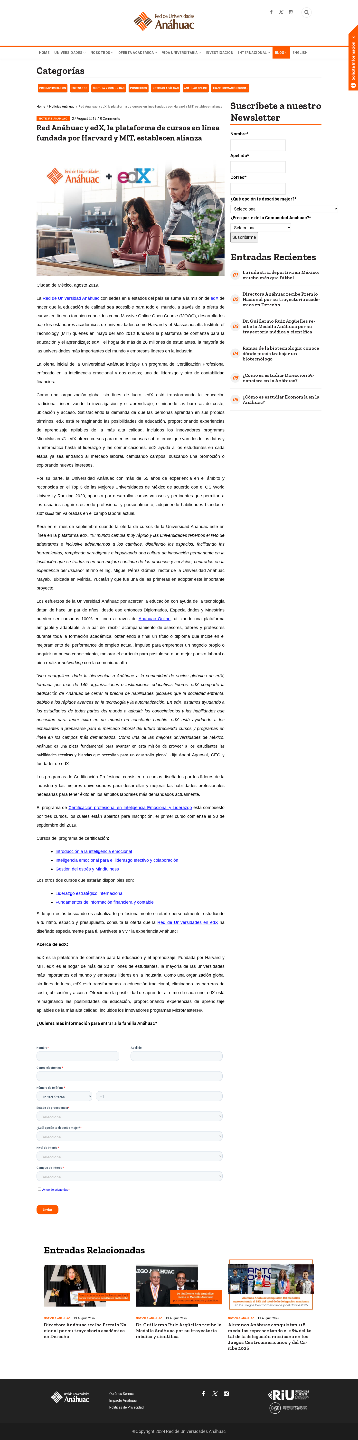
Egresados (79, 88)
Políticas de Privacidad (126, 1407)
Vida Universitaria (180, 53)
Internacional (253, 53)
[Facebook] (271, 12)
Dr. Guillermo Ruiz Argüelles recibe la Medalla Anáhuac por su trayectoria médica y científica (279, 326)
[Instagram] (291, 12)
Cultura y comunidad (109, 88)
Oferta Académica (136, 53)
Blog (280, 53)
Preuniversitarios (52, 88)
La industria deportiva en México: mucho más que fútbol (281, 275)
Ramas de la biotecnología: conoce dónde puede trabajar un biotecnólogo (281, 353)
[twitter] (214, 1394)
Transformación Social (230, 88)
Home (44, 53)
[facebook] (203, 1395)
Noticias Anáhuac (165, 88)
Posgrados (138, 88)
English (300, 53)
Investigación (220, 53)
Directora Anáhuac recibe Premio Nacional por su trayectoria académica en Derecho (281, 299)
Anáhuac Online (195, 88)
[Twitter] (281, 12)
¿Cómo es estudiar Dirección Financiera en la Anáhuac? (278, 377)
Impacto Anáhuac (123, 1400)
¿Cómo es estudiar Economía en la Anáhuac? (281, 399)
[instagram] (226, 1395)
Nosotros (101, 53)
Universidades (68, 53)
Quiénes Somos (121, 1394)
